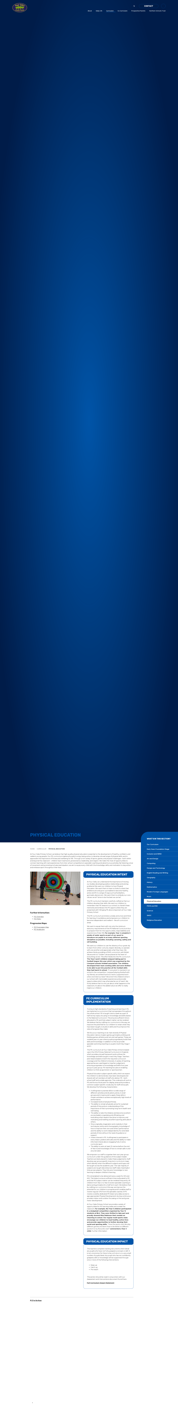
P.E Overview (39, 917)
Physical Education (57, 849)
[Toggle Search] (163, 6)
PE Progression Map (41, 927)
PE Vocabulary (39, 929)
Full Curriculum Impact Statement (100, 1283)
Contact (148, 6)
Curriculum (41, 849)
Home (32, 849)
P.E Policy (37, 919)
